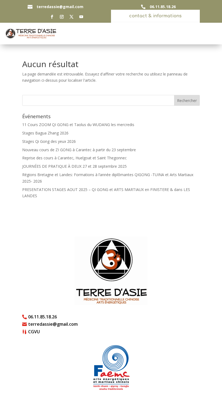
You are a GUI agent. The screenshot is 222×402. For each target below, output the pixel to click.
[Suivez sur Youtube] (81, 17)
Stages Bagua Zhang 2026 (45, 133)
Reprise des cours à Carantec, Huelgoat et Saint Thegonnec (74, 157)
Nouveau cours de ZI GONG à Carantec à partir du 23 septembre (79, 149)
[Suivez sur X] (71, 17)
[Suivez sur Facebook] (52, 17)
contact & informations (155, 16)
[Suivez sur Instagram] (62, 17)
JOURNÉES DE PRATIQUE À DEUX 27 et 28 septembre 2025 (74, 166)
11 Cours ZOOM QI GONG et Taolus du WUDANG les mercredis (78, 124)
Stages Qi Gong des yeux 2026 (49, 141)
